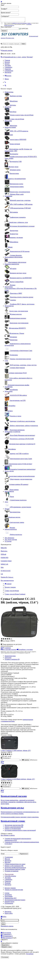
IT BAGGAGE (5, 570)
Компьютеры (9, 92)
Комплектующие (10, 127)
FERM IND (4, 557)
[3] (5, 639)
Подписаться (24, 853)
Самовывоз (8, 67)
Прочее (7, 509)
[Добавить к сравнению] (2, 762)
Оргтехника (9, 287)
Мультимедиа (9, 306)
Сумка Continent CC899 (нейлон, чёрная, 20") (16, 750)
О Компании (9, 70)
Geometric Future (6, 561)
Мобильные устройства (12, 431)
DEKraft (3, 554)
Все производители (7, 580)
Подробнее (29, 954)
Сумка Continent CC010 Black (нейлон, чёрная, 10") (18, 779)
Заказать (4, 30)
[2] (3, 639)
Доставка (8, 65)
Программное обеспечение (14, 257)
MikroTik (4, 548)
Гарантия (8, 69)
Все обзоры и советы (8, 835)
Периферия (8, 196)
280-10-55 (6, 47)
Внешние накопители (12, 264)
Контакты (8, 72)
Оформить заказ (6, 947)
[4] (7, 639)
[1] (2, 639)
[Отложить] (2, 763)
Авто (6, 502)
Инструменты (9, 491)
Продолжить (5, 945)
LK (2, 574)
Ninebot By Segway (7, 577)
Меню (7, 79)
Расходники (9, 391)
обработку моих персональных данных (21, 23)
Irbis (2, 567)
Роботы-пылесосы (11, 529)
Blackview (4, 551)
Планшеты (8, 465)
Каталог (7, 62)
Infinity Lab (4, 564)
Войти (3, 924)
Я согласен (5, 957)
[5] (9, 639)
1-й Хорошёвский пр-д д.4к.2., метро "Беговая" (17, 57)
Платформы (9, 387)
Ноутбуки (8, 107)
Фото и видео (9, 471)
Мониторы (8, 121)
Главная (7, 60)
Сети (6, 360)
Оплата (7, 64)
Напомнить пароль (7, 926)
